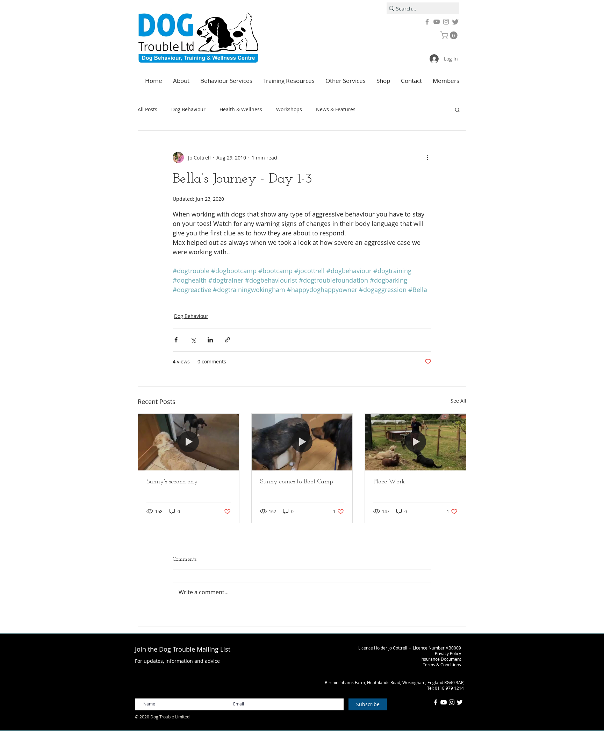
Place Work (389, 482)
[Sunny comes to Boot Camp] (302, 442)
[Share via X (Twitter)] (193, 339)
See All (458, 400)
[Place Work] (415, 442)
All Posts (147, 109)
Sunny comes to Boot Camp (296, 482)
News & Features (335, 109)
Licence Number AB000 (436, 648)
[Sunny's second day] (188, 442)
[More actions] (427, 157)
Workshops (289, 109)
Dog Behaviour (188, 109)
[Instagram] (446, 22)
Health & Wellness (241, 109)
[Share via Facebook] (176, 339)
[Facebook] (427, 22)
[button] (449, 35)
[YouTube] (436, 22)
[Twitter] (455, 22)
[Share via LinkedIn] (210, 339)
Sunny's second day (172, 482)
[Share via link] (227, 339)
